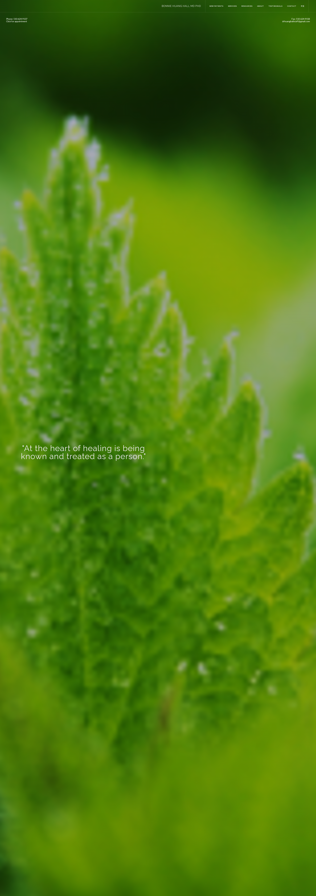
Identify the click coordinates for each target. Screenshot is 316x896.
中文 (302, 6)
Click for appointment (16, 21)
